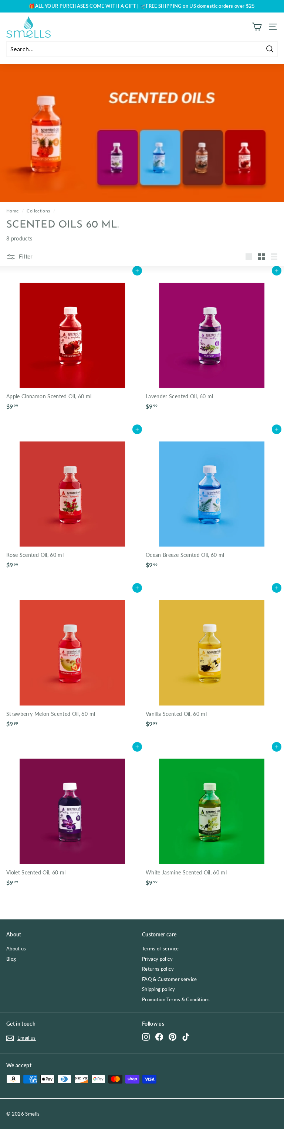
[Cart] (257, 27)
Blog (11, 959)
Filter (25, 256)
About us (16, 948)
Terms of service (160, 948)
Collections (38, 211)
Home (12, 211)
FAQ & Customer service (169, 979)
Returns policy (158, 969)
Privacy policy (157, 959)
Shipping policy (158, 989)
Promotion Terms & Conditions (176, 999)
